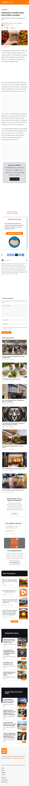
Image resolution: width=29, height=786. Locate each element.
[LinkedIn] (27, 260)
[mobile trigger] (28, 2)
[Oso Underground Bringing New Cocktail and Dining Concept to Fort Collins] (14, 414)
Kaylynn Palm (11, 359)
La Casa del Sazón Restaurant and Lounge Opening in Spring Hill (9, 724)
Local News (23, 586)
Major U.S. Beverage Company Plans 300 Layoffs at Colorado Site (9, 581)
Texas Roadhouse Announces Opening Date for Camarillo (8, 701)
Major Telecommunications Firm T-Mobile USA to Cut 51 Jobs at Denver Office (10, 601)
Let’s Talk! (14, 513)
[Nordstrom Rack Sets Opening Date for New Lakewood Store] (14, 347)
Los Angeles (22, 706)
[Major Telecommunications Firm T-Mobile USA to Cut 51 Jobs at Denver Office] (23, 602)
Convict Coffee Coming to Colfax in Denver (13, 490)
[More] (15, 28)
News (24, 718)
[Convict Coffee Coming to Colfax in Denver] (14, 481)
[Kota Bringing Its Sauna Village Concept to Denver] (14, 436)
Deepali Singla (4, 594)
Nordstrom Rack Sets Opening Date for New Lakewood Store (9, 641)
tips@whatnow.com (10, 531)
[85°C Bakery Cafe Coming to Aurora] (14, 370)
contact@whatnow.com (17, 758)
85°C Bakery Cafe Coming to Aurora (11, 379)
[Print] (12, 28)
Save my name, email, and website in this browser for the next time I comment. (15, 328)
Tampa (23, 729)
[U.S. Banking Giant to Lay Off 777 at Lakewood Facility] (23, 592)
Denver (23, 646)
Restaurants (4, 9)
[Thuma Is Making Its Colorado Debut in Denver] (14, 459)
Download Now (14, 562)
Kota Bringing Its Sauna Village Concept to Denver (9, 673)
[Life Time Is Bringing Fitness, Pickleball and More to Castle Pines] (14, 391)
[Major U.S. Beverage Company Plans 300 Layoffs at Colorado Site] (23, 582)
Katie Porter (11, 24)
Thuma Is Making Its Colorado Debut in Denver (13, 468)
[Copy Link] (9, 28)
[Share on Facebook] (4, 28)
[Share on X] (7, 28)
